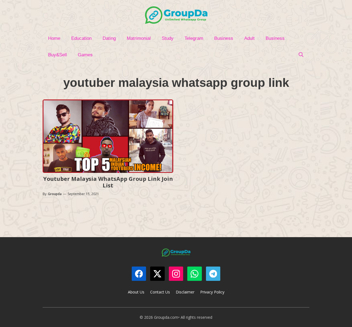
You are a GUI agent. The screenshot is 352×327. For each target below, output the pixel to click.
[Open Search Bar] (300, 55)
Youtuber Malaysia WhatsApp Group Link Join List (108, 182)
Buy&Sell (57, 54)
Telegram (194, 38)
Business (223, 38)
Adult (249, 38)
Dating (109, 38)
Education (81, 38)
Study (168, 38)
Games (85, 54)
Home (54, 38)
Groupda (55, 194)
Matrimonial (139, 38)
